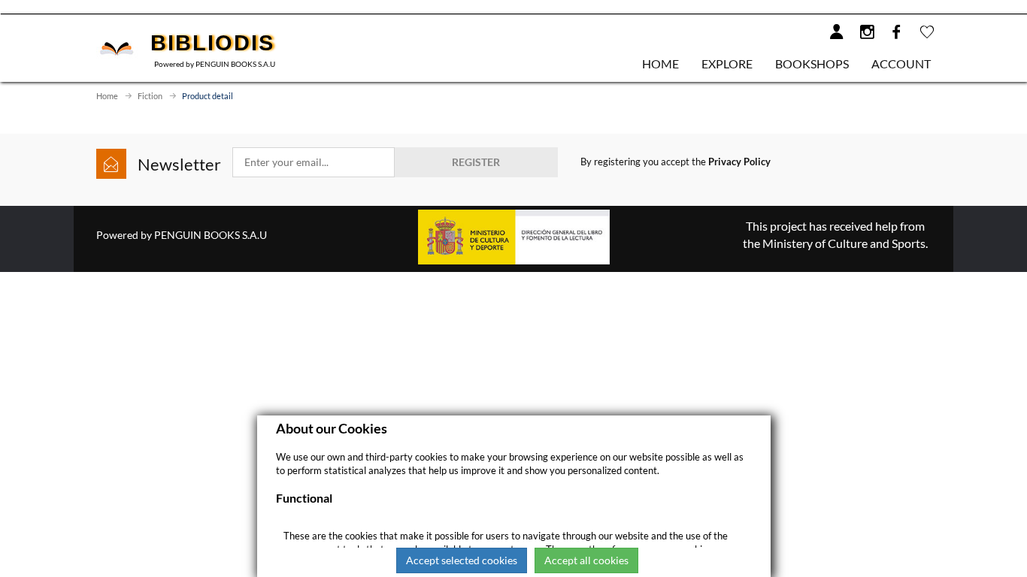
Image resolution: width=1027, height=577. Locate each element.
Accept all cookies (586, 560)
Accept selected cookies (461, 560)
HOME (660, 63)
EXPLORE (727, 63)
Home (107, 96)
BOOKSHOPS (812, 63)
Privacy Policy (739, 162)
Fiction (150, 96)
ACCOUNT (901, 63)
